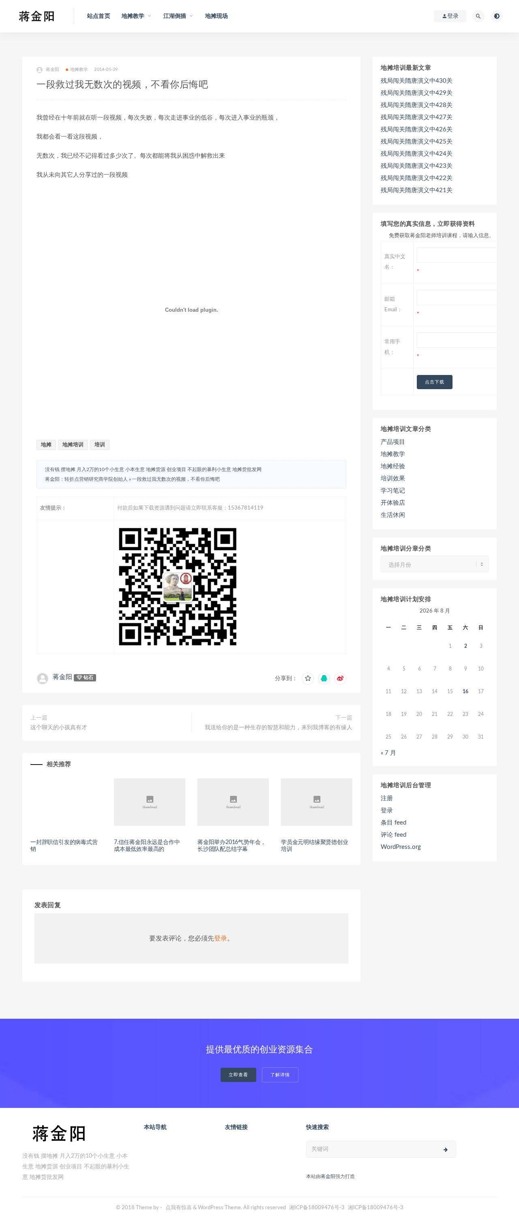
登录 (220, 938)
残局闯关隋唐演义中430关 (417, 81)
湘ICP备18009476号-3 (317, 1207)
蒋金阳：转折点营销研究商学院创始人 (86, 479)
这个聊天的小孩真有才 (58, 727)
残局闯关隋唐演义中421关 (417, 190)
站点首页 (98, 16)
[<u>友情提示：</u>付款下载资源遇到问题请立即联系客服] (230, 587)
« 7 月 (388, 753)
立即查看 (238, 1075)
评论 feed (393, 835)
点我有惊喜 (178, 1207)
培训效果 (393, 479)
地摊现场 (216, 16)
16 (465, 691)
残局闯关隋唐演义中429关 (417, 93)
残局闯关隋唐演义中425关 (417, 142)
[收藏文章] (308, 679)
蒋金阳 (53, 69)
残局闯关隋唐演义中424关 (417, 154)
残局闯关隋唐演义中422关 (417, 178)
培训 (99, 445)
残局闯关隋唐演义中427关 (417, 117)
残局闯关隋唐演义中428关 (417, 105)
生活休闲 (393, 515)
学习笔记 (393, 491)
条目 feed (393, 823)
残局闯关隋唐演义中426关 (417, 129)
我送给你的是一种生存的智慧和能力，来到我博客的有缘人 (278, 727)
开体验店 (393, 503)
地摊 (46, 445)
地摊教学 (79, 69)
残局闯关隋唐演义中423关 (417, 166)
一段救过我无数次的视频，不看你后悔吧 (176, 479)
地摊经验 (393, 466)
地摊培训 (73, 445)
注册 (387, 798)
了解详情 (280, 1075)
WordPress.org (401, 847)
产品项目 (393, 442)
